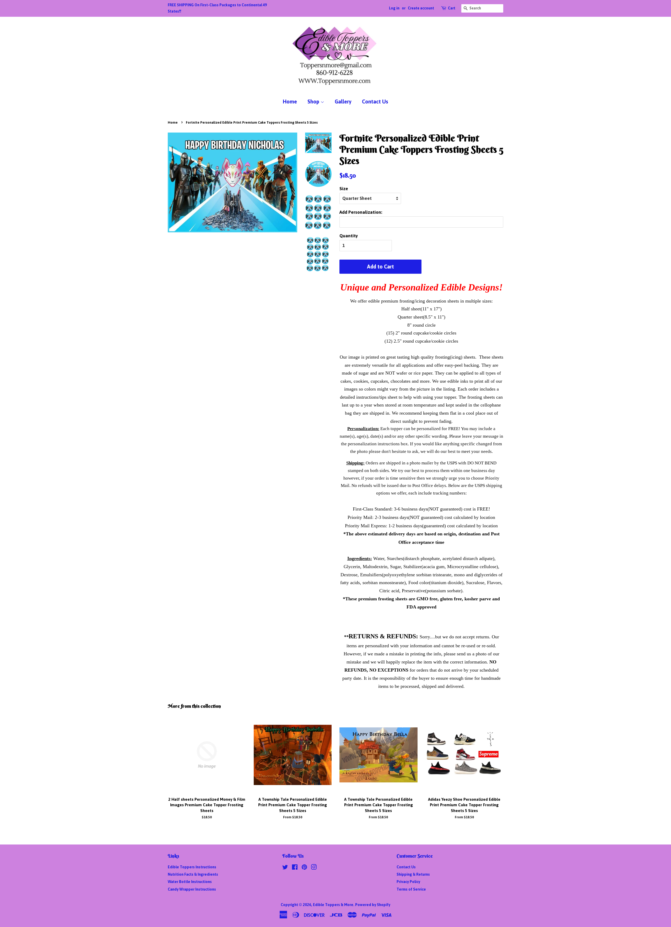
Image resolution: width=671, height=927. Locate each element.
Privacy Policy (408, 882)
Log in (394, 8)
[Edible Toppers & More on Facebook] (295, 868)
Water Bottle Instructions (190, 882)
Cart (451, 8)
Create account (421, 8)
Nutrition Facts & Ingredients (193, 874)
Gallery (343, 101)
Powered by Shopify (372, 905)
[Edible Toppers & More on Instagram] (314, 868)
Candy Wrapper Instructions (192, 889)
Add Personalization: (360, 212)
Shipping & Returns (413, 874)
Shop (314, 101)
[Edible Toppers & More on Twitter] (285, 868)
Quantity (348, 235)
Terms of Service (411, 889)
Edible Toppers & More (333, 905)
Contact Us (375, 101)
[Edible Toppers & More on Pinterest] (304, 868)
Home (290, 101)
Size (343, 188)
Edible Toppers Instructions (192, 867)
